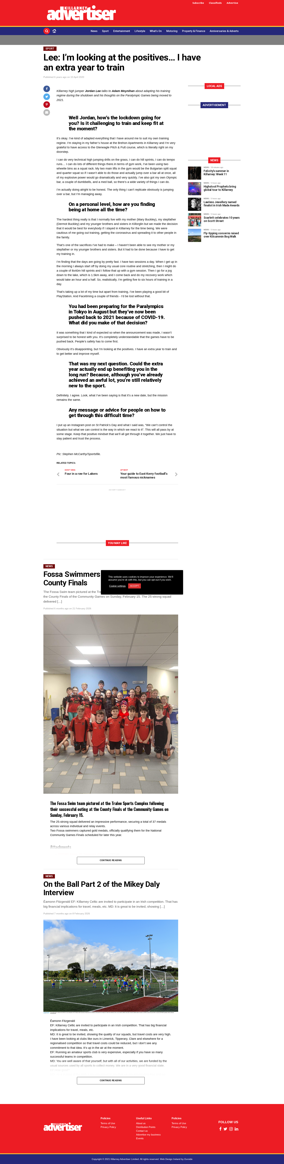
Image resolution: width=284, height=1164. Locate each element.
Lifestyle (140, 31)
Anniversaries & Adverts (224, 31)
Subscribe (198, 2)
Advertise (232, 2)
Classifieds (215, 2)
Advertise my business (148, 1134)
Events (140, 1138)
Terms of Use (108, 1123)
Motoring (172, 31)
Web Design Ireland (170, 1159)
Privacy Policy (108, 1127)
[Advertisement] (181, 13)
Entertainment (121, 31)
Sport (105, 31)
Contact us (142, 1130)
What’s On (156, 31)
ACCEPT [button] (134, 586)
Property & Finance (193, 31)
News (94, 31)
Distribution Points (145, 1127)
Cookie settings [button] (117, 586)
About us (141, 1123)
